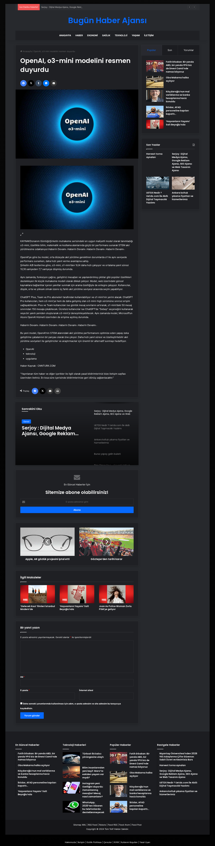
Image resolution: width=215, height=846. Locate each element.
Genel (26, 421)
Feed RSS (112, 825)
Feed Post (137, 825)
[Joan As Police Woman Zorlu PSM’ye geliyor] (116, 594)
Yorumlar (189, 50)
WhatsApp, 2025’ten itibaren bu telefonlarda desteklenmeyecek (93, 807)
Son (170, 50)
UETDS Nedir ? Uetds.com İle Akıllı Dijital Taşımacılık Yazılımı (54, 430)
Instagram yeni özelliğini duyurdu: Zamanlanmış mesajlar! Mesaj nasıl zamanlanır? (92, 790)
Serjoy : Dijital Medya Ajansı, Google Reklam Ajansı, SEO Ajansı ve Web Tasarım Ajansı (83, 7)
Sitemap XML (79, 825)
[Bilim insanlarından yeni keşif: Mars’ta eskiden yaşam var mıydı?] (71, 772)
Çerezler (108, 842)
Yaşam (136, 35)
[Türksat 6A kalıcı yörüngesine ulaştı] (71, 758)
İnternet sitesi (86, 690)
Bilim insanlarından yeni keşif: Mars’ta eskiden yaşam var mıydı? (93, 772)
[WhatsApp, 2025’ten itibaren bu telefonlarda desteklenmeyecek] (71, 807)
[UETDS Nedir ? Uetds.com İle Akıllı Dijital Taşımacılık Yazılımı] (157, 183)
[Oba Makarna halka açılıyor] (155, 82)
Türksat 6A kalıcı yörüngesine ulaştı (93, 755)
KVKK (116, 842)
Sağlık (106, 35)
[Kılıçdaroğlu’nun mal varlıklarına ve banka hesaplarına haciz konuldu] (155, 96)
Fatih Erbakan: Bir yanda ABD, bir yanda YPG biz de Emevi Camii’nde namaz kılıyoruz (180, 66)
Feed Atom (124, 825)
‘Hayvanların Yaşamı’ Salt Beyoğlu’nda (74, 608)
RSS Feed (92, 825)
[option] (77, 433)
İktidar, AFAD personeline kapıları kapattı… (177, 110)
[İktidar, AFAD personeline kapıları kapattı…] (155, 112)
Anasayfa (65, 35)
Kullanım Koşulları (129, 842)
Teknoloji (121, 35)
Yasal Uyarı (144, 842)
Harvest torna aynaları (154, 155)
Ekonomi (92, 35)
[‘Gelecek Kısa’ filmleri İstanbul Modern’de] (37, 594)
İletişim (149, 35)
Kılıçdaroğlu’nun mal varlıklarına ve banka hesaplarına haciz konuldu (178, 96)
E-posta (25, 690)
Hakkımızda (70, 842)
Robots (102, 825)
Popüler (151, 50)
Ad (22, 677)
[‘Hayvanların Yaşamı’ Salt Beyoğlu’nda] (77, 594)
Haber (79, 35)
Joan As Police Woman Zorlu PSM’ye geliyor (115, 608)
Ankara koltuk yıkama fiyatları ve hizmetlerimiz (182, 196)
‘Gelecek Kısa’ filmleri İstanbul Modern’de (37, 608)
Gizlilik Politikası (94, 842)
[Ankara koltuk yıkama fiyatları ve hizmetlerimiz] (183, 183)
